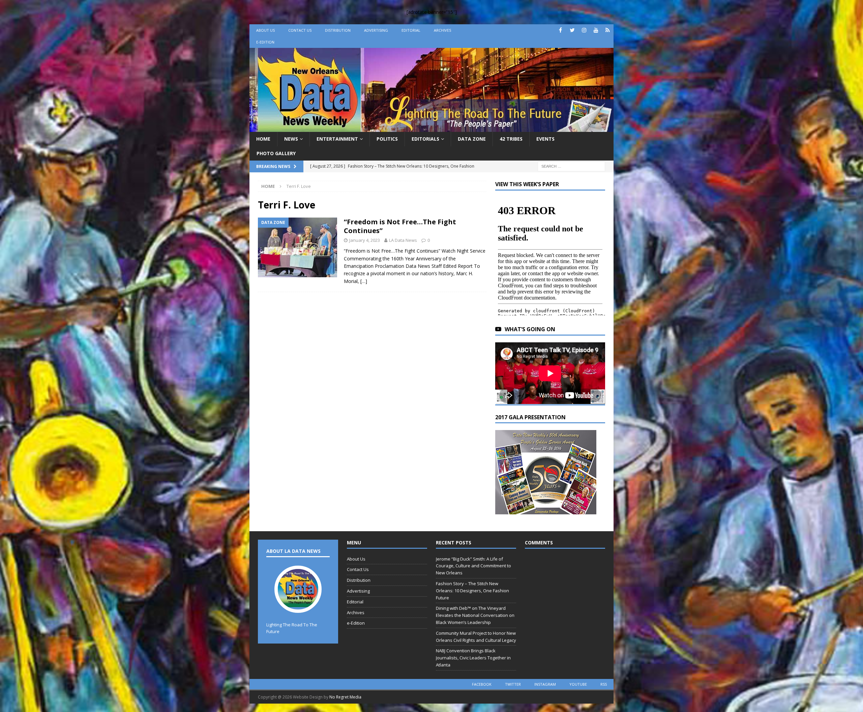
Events (545, 139)
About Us (265, 30)
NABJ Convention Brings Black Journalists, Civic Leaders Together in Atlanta (473, 658)
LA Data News (403, 240)
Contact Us (299, 30)
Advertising (376, 30)
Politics (387, 139)
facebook (482, 684)
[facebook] (560, 30)
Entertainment (337, 139)
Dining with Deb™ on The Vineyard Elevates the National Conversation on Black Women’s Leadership (475, 615)
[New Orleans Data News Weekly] (431, 128)
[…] (363, 281)
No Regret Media (345, 697)
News (291, 139)
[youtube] (596, 30)
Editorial (410, 30)
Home (263, 139)
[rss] (608, 30)
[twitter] (572, 30)
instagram (545, 684)
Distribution (338, 30)
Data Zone (472, 139)
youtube (578, 684)
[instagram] (584, 30)
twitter (513, 684)
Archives (442, 30)
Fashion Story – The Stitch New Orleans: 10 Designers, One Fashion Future (472, 590)
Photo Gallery (276, 153)
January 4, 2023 (364, 240)
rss (603, 684)
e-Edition (265, 42)
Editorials (425, 139)
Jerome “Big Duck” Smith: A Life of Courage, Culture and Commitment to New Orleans (473, 566)
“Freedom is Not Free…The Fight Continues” (400, 226)
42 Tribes (511, 139)
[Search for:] (571, 166)
